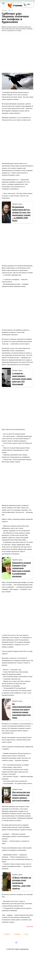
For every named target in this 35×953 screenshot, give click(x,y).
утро (26, 934)
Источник (29, 926)
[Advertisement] (17, 52)
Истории (4, 10)
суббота (7, 934)
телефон (17, 934)
